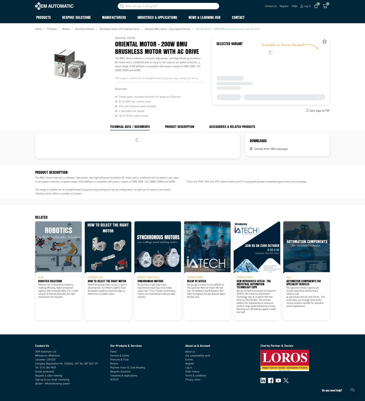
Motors (114, 363)
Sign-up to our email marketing (52, 379)
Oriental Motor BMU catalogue (271, 149)
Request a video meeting (48, 375)
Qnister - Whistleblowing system (52, 383)
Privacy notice (193, 379)
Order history (192, 371)
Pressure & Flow (119, 359)
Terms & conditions (195, 375)
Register (284, 6)
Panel (113, 351)
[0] (325, 6)
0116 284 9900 (48, 367)
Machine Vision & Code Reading (127, 367)
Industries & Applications (123, 375)
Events (189, 359)
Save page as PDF (320, 110)
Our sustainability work (197, 355)
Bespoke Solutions (120, 371)
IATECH (114, 379)
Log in (188, 367)
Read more (121, 89)
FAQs (294, 6)
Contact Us (271, 6)
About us (190, 351)
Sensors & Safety (119, 355)
